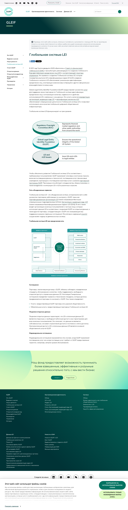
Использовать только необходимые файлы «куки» (112, 494)
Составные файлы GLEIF (14, 445)
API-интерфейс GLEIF (13, 449)
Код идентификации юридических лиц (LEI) (45, 73)
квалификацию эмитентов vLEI (67, 99)
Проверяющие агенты (90, 407)
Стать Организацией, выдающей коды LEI (58, 407)
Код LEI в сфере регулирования (93, 409)
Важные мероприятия (52, 449)
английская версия (88, 46)
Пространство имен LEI (14, 461)
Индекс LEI (48, 403)
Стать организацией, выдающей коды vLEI (58, 409)
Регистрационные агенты (53, 412)
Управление (11, 85)
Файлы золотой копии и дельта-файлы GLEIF (20, 447)
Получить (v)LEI (54, 3)
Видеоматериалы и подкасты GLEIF (56, 442)
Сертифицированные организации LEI (43, 200)
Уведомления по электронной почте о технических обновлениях (22, 466)
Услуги (57, 378)
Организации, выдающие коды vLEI (75, 202)
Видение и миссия (12, 59)
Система (59, 12)
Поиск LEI (9, 442)
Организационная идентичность (43, 12)
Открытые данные (13, 71)
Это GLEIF (10, 55)
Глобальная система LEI (15, 64)
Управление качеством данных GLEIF (18, 456)
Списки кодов (10, 458)
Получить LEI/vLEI (50, 405)
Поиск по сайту (104, 3)
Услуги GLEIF (11, 68)
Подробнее (70, 378)
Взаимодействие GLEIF (12, 77)
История (9, 88)
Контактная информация (86, 3)
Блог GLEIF (75, 3)
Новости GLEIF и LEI (51, 438)
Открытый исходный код (15, 74)
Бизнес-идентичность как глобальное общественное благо (95, 401)
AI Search (96, 3)
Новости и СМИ (50, 434)
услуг (86, 90)
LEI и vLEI (48, 400)
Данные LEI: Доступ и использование (18, 438)
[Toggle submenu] (23, 55)
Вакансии (68, 3)
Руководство (11, 81)
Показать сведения (11, 506)
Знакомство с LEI (88, 404)
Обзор (47, 398)
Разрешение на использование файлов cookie (112, 485)
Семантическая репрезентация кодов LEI (19, 463)
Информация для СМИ (52, 447)
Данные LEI (68, 12)
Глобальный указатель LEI (15, 440)
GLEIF (28, 12)
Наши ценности (12, 62)
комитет (84, 214)
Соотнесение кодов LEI (13, 451)
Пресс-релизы (49, 445)
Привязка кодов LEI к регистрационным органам (22, 454)
